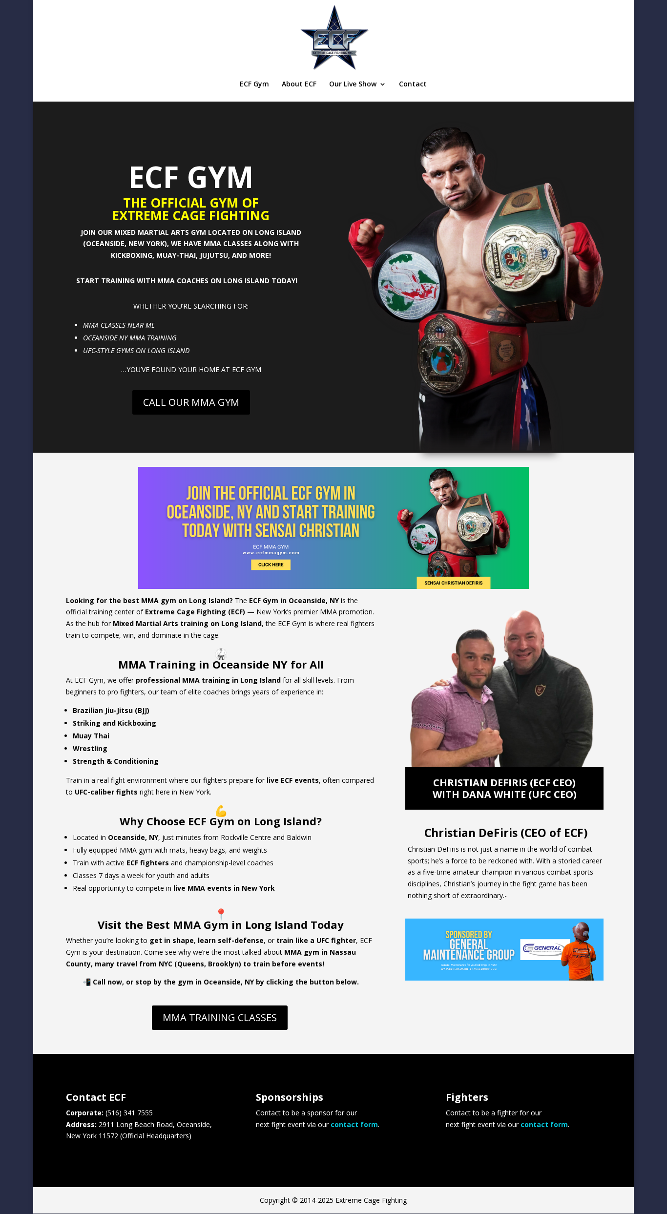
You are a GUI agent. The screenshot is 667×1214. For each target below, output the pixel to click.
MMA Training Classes (220, 1017)
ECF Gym (254, 84)
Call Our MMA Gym (191, 402)
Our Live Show (352, 84)
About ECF (299, 84)
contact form (354, 1124)
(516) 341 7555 (129, 1112)
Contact (413, 84)
